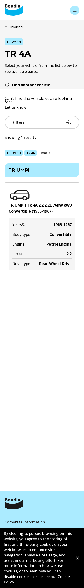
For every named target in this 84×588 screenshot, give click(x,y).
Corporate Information (25, 522)
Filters (18, 122)
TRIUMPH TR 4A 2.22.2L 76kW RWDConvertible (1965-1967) (40, 208)
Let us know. (16, 107)
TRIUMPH (14, 153)
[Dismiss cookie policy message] (77, 558)
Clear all (45, 152)
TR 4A (30, 153)
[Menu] (74, 10)
